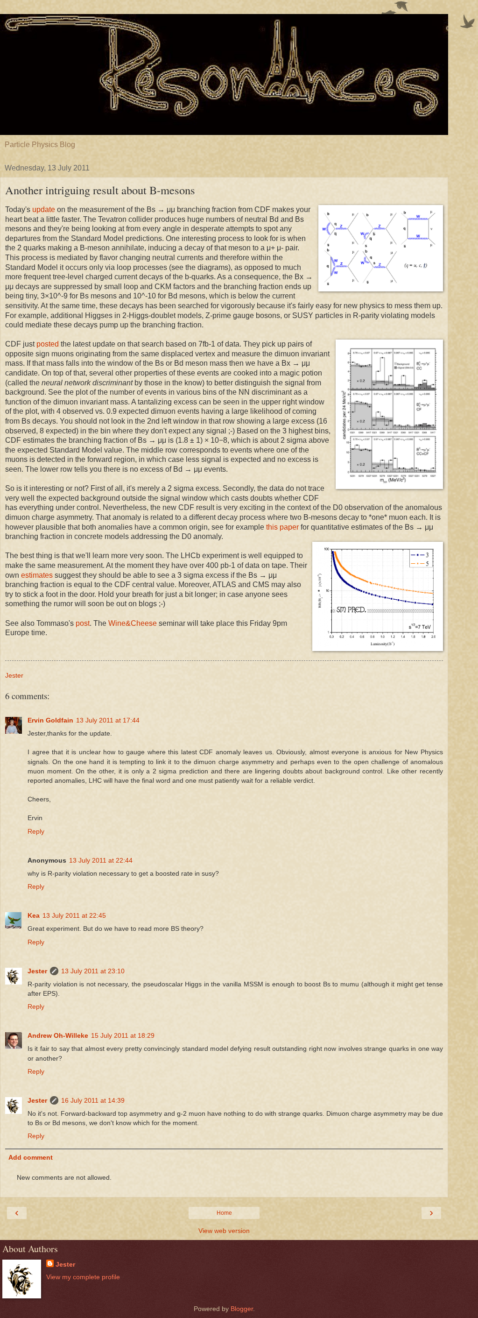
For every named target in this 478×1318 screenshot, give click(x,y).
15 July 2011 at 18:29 (123, 1035)
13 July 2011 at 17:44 (108, 720)
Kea (34, 915)
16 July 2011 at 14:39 (93, 1100)
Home (224, 1213)
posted (47, 344)
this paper (282, 527)
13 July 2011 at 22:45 (74, 915)
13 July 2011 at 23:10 (93, 971)
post (83, 623)
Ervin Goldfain (50, 720)
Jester (37, 971)
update (43, 209)
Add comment (30, 1157)
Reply (36, 831)
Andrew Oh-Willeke (58, 1035)
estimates (37, 575)
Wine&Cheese (132, 623)
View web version (224, 1230)
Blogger (242, 1308)
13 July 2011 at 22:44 (101, 860)
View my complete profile (83, 1277)
